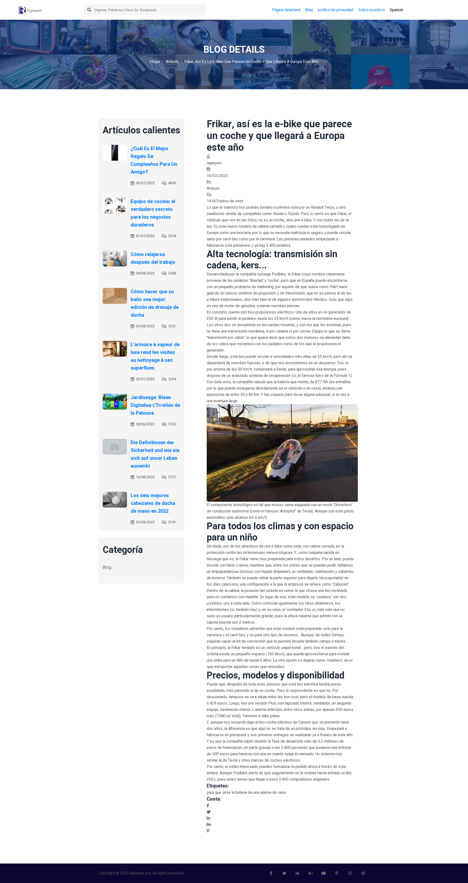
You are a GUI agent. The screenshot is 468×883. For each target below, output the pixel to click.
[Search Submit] (89, 9)
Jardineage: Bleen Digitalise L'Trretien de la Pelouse (155, 405)
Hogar (155, 62)
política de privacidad (335, 10)
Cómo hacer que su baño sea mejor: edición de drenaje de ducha (155, 303)
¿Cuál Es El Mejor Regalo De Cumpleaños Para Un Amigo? (154, 160)
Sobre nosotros (371, 10)
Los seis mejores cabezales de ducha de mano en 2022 (153, 503)
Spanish (396, 10)
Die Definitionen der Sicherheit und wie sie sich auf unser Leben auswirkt (155, 454)
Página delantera (286, 10)
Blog (309, 10)
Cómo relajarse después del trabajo (153, 258)
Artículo (172, 62)
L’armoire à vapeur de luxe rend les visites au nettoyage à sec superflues (155, 356)
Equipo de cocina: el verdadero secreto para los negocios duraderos (153, 213)
